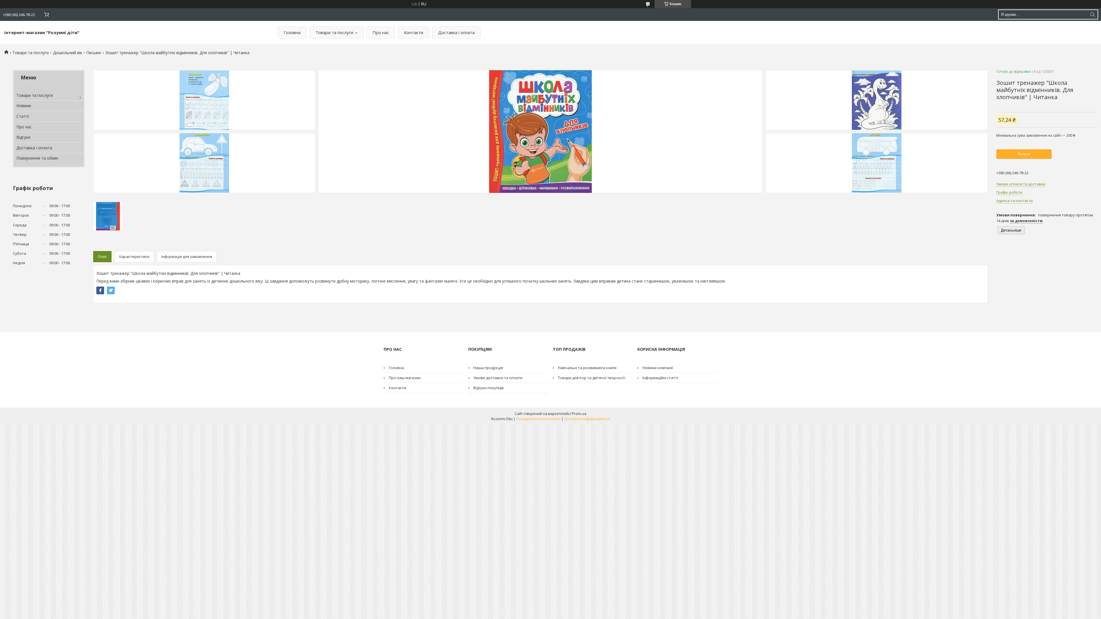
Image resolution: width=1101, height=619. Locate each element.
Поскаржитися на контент (538, 418)
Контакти (413, 32)
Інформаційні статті (660, 377)
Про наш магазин (405, 377)
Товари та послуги (334, 32)
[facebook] (100, 290)
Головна (292, 32)
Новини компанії (658, 367)
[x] (111, 290)
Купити (1024, 154)
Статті (22, 116)
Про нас (380, 32)
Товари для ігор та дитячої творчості (591, 377)
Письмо (93, 52)
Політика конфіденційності (587, 418)
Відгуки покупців (488, 387)
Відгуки (23, 137)
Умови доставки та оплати (497, 377)
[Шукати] (1092, 14)
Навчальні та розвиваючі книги (587, 367)
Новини (23, 105)
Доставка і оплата (456, 32)
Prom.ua (579, 413)
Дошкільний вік (67, 52)
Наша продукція (488, 367)
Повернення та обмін (37, 158)
